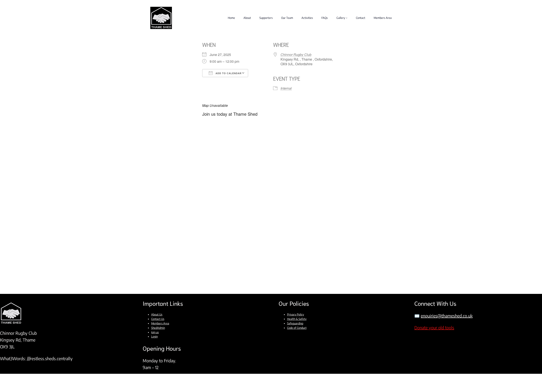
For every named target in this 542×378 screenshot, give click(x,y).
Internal (286, 88)
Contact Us (157, 319)
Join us (155, 332)
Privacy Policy (295, 314)
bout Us (157, 314)
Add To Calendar (228, 73)
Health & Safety (297, 319)
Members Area (160, 323)
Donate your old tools (434, 327)
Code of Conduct (297, 327)
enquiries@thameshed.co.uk (447, 315)
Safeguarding (295, 323)
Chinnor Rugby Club (296, 54)
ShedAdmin (158, 327)
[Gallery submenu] (346, 18)
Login (154, 336)
